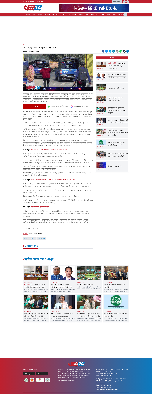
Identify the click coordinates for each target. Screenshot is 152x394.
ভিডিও (114, 15)
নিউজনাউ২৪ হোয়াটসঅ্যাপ (59, 106)
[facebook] (103, 51)
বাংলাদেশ (47, 15)
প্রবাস (92, 15)
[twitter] (110, 51)
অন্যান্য (120, 15)
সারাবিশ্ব (63, 15)
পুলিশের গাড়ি (41, 239)
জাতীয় (34, 15)
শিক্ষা (87, 15)
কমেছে (32, 239)
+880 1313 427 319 (105, 387)
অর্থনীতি (81, 15)
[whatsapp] (120, 51)
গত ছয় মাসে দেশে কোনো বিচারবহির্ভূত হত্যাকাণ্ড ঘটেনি (49, 150)
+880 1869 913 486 (105, 376)
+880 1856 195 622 (105, 374)
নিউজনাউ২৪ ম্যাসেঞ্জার (81, 106)
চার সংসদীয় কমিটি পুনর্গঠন (40, 207)
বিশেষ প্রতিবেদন (100, 15)
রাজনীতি (40, 15)
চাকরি (108, 15)
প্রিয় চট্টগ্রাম (55, 15)
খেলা (68, 15)
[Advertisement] (76, 29)
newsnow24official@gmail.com (109, 389)
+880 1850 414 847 (105, 385)
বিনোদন (74, 15)
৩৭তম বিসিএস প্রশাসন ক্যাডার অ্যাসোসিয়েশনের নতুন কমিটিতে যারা (53, 179)
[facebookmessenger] (106, 51)
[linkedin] (113, 51)
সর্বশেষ (28, 15)
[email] (117, 51)
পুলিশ (25, 239)
